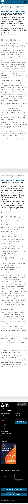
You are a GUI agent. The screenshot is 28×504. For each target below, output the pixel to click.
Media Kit (17, 415)
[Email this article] (15, 39)
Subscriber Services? (10, 492)
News (2, 415)
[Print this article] (19, 39)
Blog (2, 422)
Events (2, 420)
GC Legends (4, 428)
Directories (3, 424)
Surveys (3, 426)
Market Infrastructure (8, 11)
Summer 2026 (4, 465)
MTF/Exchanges (20, 11)
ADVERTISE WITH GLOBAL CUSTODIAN (21, 422)
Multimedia (3, 419)
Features (3, 417)
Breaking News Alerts (6, 433)
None (4, 34)
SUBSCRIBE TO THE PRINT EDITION (14, 489)
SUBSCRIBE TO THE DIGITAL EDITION (14, 494)
